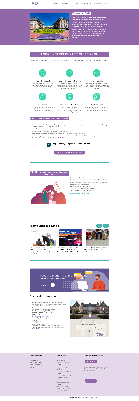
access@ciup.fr (36, 322)
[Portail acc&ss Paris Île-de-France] (35, 3)
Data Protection (85, 397)
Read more (61, 137)
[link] (53, 285)
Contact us (43, 285)
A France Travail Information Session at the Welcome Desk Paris (95, 249)
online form (35, 328)
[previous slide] (99, 226)
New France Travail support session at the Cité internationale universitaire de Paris (42, 250)
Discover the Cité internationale (79, 193)
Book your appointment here (40, 316)
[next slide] (106, 226)
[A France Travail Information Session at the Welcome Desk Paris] (97, 237)
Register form (87, 368)
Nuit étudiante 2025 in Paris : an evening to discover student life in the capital (69, 249)
